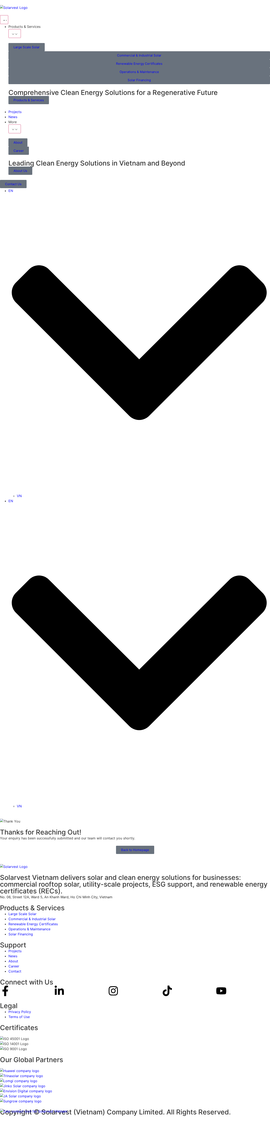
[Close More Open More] (14, 128)
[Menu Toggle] (4, 19)
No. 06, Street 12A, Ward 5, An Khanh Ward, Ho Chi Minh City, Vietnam (56, 897)
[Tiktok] (167, 991)
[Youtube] (221, 991)
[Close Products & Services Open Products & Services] (14, 33)
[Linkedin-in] (59, 991)
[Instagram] (113, 991)
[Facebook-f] (5, 991)
